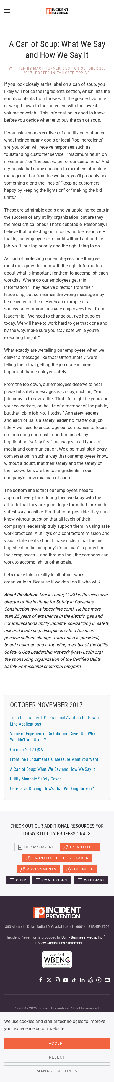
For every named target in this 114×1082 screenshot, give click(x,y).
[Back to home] (57, 11)
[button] (7, 11)
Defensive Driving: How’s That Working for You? (52, 788)
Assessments (42, 869)
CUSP (21, 880)
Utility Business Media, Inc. (83, 937)
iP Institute (83, 847)
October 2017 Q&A (26, 749)
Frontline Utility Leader (60, 858)
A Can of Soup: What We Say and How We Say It (52, 769)
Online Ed (83, 869)
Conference (55, 880)
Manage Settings (57, 1071)
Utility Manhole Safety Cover (35, 779)
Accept (57, 1043)
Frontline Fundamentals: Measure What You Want (54, 759)
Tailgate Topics (73, 73)
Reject (57, 1057)
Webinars (94, 880)
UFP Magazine (39, 847)
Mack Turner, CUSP (53, 68)
